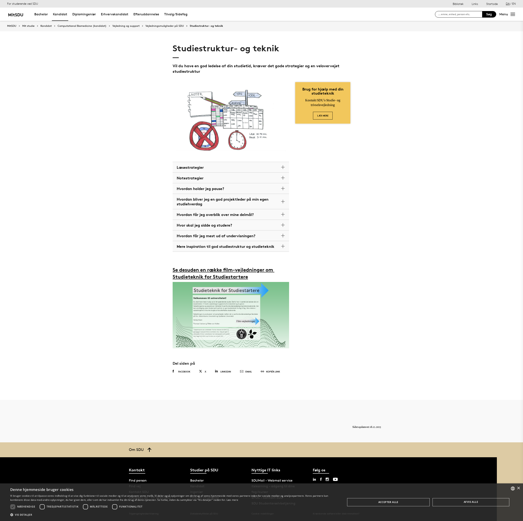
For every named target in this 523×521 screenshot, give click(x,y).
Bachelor (41, 14)
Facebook (184, 371)
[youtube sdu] (335, 479)
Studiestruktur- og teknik (206, 26)
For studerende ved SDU (22, 3)
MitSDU (11, 26)
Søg (489, 14)
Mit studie (28, 26)
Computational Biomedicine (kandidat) (82, 26)
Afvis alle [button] (471, 502)
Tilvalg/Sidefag (176, 14)
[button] (173, 515)
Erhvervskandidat (114, 14)
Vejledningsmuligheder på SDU (164, 26)
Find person (138, 480)
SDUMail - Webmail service (272, 480)
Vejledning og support (126, 26)
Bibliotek (458, 4)
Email (248, 371)
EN (514, 3)
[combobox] (513, 488)
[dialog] (261, 502)
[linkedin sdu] (314, 479)
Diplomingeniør (84, 14)
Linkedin (225, 371)
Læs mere (323, 115)
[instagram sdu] (327, 479)
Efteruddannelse (146, 14)
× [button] (518, 488)
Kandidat (60, 14)
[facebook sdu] (321, 479)
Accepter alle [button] (388, 502)
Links (475, 4)
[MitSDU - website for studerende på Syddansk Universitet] (15, 14)
